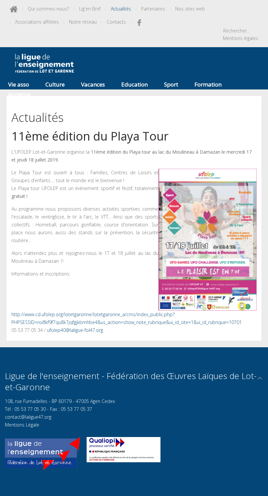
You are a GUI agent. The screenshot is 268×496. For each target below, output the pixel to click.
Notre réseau (83, 22)
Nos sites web (190, 9)
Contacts (116, 22)
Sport (171, 84)
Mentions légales (240, 38)
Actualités (121, 9)
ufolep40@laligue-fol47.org (75, 330)
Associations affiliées (37, 22)
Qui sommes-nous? (48, 9)
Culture (55, 84)
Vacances (93, 84)
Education (134, 84)
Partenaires (153, 9)
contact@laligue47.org (28, 417)
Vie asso (18, 84)
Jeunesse (19, 94)
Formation (208, 84)
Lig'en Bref (90, 9)
